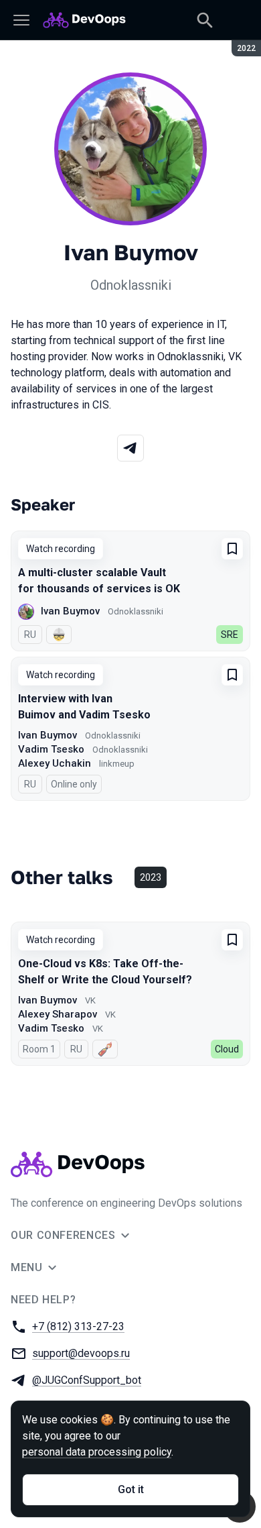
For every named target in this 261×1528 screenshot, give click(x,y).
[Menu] (21, 20)
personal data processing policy (96, 1451)
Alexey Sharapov (57, 1014)
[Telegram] (130, 448)
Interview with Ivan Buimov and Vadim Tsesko (84, 706)
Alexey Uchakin (54, 763)
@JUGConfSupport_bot (86, 1380)
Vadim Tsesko (51, 749)
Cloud (227, 1049)
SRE (229, 634)
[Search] (204, 20)
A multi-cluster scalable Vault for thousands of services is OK (99, 580)
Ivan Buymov (70, 611)
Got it (131, 1489)
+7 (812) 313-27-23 (78, 1326)
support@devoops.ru (81, 1353)
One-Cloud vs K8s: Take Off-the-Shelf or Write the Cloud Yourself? (105, 971)
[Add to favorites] (232, 548)
